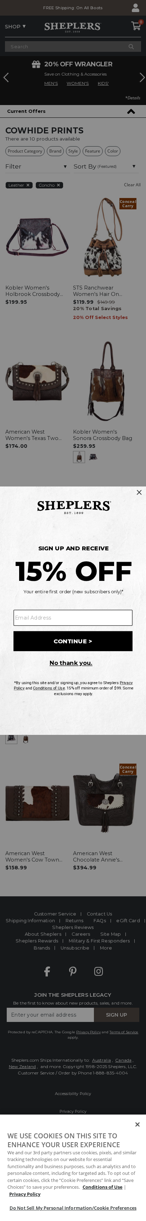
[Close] (137, 1124)
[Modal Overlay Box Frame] (73, 610)
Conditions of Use (103, 1187)
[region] (73, 1168)
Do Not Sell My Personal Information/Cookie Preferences (73, 1208)
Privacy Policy (24, 1194)
